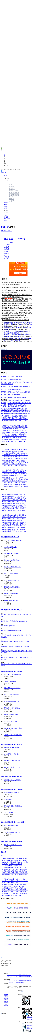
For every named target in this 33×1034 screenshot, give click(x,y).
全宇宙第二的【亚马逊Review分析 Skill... (14, 436)
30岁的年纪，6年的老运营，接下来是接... (14, 425)
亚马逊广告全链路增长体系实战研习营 (16, 411)
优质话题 (12, 187)
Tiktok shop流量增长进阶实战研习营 (15, 397)
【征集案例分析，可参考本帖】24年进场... (15, 479)
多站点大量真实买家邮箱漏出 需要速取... (14, 871)
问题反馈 (29, 1019)
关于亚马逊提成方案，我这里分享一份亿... (15, 881)
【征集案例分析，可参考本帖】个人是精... (15, 458)
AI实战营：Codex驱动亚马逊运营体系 (15, 386)
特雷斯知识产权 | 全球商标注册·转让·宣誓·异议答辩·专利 (16, 615)
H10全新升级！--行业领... (11, 754)
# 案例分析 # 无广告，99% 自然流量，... (14, 464)
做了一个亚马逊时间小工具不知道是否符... (15, 890)
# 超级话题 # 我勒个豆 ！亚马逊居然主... (14, 505)
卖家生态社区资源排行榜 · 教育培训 (11, 776)
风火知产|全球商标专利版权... (12, 567)
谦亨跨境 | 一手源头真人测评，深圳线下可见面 (15, 641)
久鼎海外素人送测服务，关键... (13, 728)
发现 (11, 239)
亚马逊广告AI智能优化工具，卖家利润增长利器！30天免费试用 (16, 658)
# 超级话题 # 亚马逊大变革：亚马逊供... (14, 524)
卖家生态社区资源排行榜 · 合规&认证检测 (13, 822)
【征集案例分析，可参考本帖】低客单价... (15, 484)
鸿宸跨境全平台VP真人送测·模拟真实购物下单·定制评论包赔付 (16, 651)
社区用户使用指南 (11, 975)
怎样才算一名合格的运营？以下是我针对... (15, 419)
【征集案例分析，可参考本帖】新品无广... (15, 462)
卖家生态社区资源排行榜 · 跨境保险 (11, 841)
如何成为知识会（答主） (13, 976)
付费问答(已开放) (14, 195)
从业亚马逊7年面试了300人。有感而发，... (15, 404)
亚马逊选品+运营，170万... (12, 767)
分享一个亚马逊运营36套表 (10, 882)
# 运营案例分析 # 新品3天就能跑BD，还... (14, 437)
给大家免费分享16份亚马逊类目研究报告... (15, 874)
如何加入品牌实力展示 (12, 980)
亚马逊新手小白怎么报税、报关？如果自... (15, 420)
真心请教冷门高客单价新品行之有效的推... (15, 449)
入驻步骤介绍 (21, 980)
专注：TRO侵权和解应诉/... (12, 573)
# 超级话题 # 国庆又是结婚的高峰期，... (14, 522)
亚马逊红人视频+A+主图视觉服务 (11, 630)
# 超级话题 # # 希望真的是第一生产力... (14, 520)
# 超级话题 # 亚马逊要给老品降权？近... (14, 526)
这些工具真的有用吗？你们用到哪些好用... (15, 873)
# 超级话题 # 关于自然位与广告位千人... (14, 531)
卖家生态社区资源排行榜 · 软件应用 (11, 744)
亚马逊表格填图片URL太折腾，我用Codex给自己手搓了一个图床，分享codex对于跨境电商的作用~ (18, 324)
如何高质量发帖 (19, 975)
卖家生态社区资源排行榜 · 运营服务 (11, 671)
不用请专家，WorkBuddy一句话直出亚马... (15, 434)
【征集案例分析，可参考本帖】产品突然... (15, 486)
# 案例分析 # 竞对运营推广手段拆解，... (14, 451)
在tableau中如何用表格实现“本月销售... (13, 886)
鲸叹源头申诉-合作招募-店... (12, 553)
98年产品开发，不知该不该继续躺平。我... (15, 427)
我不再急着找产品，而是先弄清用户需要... (15, 415)
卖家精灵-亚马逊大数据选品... (12, 747)
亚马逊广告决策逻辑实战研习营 (13, 405)
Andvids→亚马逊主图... (10, 547)
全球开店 (29, 1017)
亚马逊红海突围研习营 (11, 389)
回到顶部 (29, 1028)
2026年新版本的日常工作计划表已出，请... (15, 858)
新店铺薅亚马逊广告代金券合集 (11, 895)
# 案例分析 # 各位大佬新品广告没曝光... (14, 470)
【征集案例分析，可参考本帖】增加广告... (15, 465)
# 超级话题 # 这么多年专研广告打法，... (14, 503)
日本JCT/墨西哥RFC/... (10, 812)
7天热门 (11, 199)
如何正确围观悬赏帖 (23, 976)
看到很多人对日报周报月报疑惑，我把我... (15, 860)
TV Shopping (19, 239)
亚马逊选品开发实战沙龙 (11, 376)
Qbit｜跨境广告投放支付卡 (9, 626)
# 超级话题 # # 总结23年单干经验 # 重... (14, 498)
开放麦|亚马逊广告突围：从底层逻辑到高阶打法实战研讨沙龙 (16, 383)
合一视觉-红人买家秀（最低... (12, 580)
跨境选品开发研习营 (10, 394)
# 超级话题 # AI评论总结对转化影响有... (14, 507)
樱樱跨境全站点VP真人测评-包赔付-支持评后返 (15, 646)
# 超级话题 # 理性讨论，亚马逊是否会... (14, 510)
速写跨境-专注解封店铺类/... (12, 587)
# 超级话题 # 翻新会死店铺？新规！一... (14, 517)
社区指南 (29, 1025)
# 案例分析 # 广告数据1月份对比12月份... (14, 481)
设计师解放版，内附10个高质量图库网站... (15, 869)
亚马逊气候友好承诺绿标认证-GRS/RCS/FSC (14, 621)
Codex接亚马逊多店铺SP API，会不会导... (14, 439)
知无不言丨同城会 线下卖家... (12, 780)
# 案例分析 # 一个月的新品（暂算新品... (14, 477)
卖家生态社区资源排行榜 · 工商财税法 (12, 789)
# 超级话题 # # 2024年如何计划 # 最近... (14, 515)
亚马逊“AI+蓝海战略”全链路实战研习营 (16, 403)
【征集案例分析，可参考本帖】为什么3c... (15, 473)
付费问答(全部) (13, 190)
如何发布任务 (22, 982)
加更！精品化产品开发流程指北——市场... (15, 432)
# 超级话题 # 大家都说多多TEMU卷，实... (14, 501)
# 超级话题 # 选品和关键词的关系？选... (14, 494)
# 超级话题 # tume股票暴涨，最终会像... (14, 500)
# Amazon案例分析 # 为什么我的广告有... (14, 441)
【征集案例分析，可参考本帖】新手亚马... (15, 455)
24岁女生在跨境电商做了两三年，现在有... (15, 428)
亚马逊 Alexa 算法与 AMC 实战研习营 (15, 392)
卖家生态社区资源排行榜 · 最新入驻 (11, 609)
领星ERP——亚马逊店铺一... (12, 760)
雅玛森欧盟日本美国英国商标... (13, 806)
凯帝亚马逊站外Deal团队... (11, 593)
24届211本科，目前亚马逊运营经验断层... (14, 430)
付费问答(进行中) (14, 193)
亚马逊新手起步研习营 (11, 408)
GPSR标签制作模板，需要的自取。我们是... (15, 862)
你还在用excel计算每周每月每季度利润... (14, 888)
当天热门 (12, 196)
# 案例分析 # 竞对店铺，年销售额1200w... (14, 453)
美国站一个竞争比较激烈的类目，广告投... (15, 475)
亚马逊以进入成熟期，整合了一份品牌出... (15, 891)
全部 (11, 242)
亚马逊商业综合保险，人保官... (13, 845)
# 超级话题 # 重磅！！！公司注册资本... (14, 496)
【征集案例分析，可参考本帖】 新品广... (14, 482)
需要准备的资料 (27, 980)
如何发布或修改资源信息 (13, 982)
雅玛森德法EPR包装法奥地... (12, 560)
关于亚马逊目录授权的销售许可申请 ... (13, 879)
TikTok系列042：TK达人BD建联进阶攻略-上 (14, 416)
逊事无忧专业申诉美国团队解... (13, 540)
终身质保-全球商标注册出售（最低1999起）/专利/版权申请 (16, 664)
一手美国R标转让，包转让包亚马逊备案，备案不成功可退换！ (16, 636)
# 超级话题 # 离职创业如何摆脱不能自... (14, 527)
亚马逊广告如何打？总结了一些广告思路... (15, 410)
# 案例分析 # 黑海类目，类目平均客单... (14, 460)
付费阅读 (12, 189)
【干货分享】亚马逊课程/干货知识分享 (14, 865)
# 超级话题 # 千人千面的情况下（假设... (14, 518)
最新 (10, 184)
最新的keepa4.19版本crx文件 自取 (12, 864)
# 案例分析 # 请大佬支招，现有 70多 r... (14, 472)
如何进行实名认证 (27, 975)
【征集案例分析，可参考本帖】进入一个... (15, 456)
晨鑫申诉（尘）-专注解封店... (13, 735)
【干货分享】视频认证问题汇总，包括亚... (15, 867)
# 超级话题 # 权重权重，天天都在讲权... (14, 529)
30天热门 (12, 201)
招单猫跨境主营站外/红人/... (12, 600)
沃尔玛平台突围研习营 (11, 379)
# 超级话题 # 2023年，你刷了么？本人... (14, 509)
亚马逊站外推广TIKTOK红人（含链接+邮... (15, 893)
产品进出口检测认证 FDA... (12, 832)
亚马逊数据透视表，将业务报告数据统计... (15, 884)
